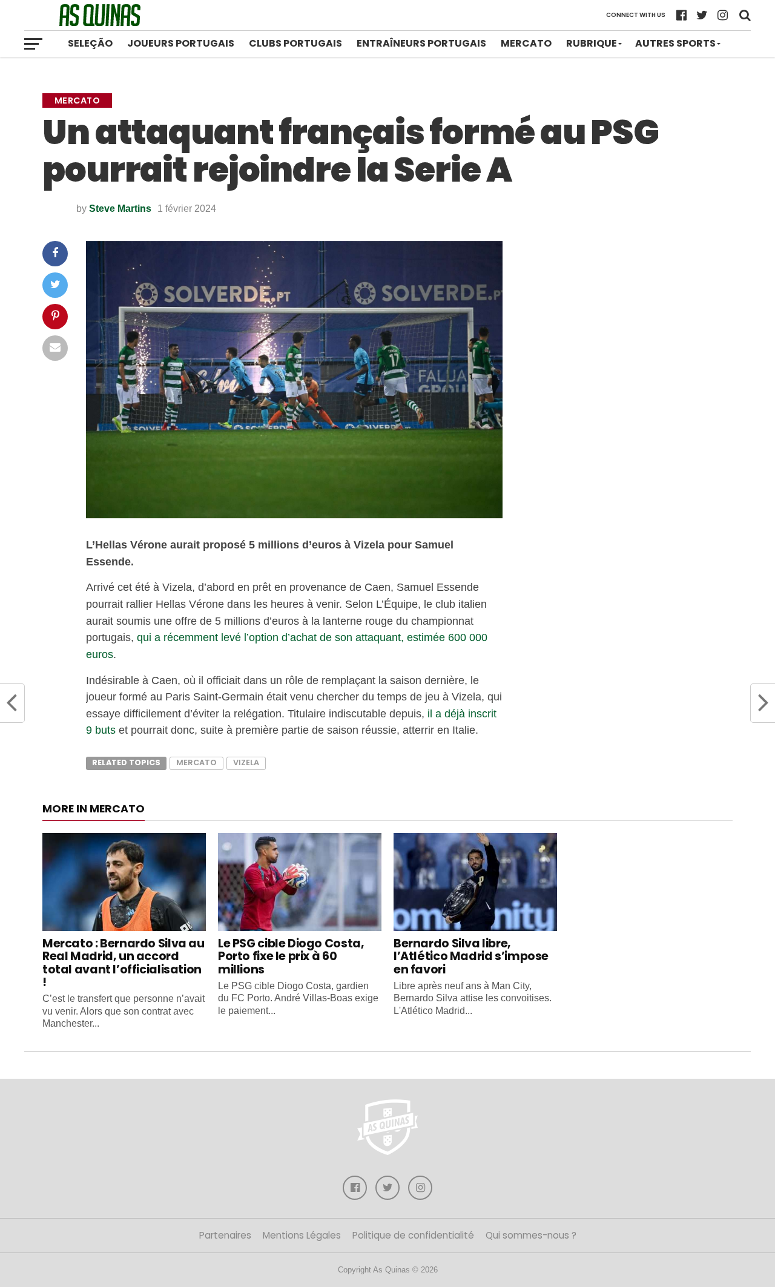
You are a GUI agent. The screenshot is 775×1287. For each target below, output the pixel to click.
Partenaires (225, 1235)
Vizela (246, 762)
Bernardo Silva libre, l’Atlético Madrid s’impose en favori (471, 956)
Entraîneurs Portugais (421, 43)
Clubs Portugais (295, 43)
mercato (196, 762)
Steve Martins (120, 208)
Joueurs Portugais (180, 43)
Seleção (90, 43)
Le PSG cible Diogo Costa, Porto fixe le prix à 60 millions (291, 956)
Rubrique (591, 43)
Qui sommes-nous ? (531, 1235)
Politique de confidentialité (413, 1235)
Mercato (526, 43)
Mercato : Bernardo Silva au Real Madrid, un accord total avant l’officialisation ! (123, 962)
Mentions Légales (302, 1235)
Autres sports (675, 43)
